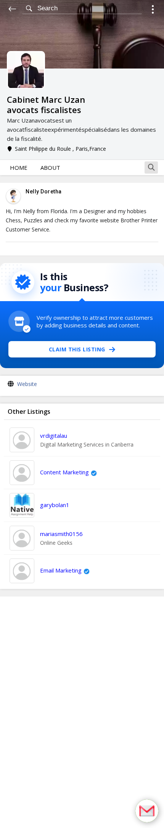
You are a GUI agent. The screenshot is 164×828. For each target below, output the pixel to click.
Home (18, 167)
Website (27, 384)
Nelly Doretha (44, 191)
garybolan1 (54, 505)
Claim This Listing (77, 349)
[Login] (153, 10)
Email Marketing (61, 570)
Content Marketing (64, 472)
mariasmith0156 (61, 534)
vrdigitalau (53, 435)
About (50, 167)
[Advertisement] (82, 712)
